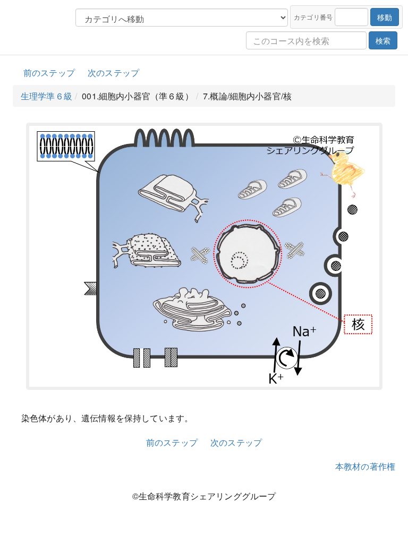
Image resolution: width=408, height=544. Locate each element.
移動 (384, 17)
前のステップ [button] (49, 72)
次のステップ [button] (113, 72)
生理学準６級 (46, 96)
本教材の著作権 (365, 466)
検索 (383, 40)
